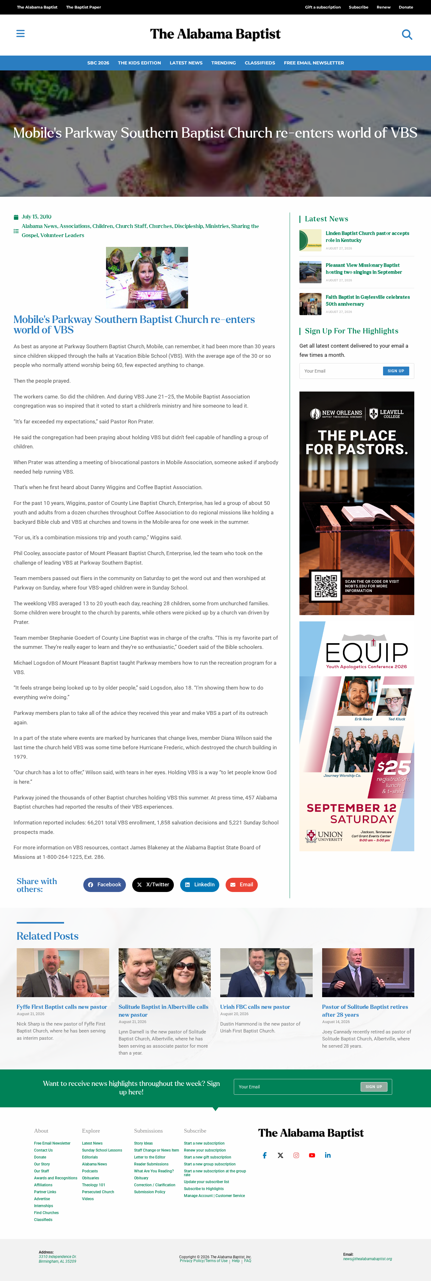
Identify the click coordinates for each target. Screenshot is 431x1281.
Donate (40, 1157)
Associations (75, 226)
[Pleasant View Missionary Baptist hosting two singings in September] (310, 272)
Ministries (217, 226)
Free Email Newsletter (314, 62)
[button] (407, 35)
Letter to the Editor (149, 1157)
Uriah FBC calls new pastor (255, 1007)
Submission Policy (149, 1192)
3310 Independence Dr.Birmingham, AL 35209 (58, 1258)
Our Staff (41, 1171)
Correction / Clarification (154, 1185)
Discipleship (188, 226)
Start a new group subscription (210, 1164)
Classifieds (260, 62)
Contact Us (43, 1150)
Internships (43, 1206)
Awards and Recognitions (55, 1178)
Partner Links (45, 1192)
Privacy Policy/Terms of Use (203, 1261)
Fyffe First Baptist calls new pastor (62, 1007)
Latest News (186, 62)
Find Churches (46, 1213)
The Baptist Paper (83, 7)
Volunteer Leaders (62, 235)
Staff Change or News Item (156, 1150)
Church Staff (130, 226)
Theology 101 (93, 1185)
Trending (223, 62)
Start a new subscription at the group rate (215, 1173)
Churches (160, 226)
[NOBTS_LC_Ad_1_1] (356, 503)
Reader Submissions (151, 1164)
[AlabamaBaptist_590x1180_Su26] (356, 736)
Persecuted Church (98, 1192)
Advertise (42, 1199)
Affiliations (43, 1185)
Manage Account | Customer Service (214, 1196)
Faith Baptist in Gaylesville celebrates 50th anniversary (368, 301)
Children (102, 226)
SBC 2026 (98, 62)
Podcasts (90, 1171)
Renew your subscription (205, 1150)
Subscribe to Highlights (204, 1189)
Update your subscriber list (206, 1182)
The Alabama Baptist (37, 7)
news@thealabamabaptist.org (367, 1259)
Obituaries (90, 1178)
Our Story (42, 1164)
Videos (88, 1199)
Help (236, 1261)
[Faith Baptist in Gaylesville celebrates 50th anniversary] (310, 304)
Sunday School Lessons (102, 1150)
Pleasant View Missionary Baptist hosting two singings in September (364, 269)
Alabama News (39, 226)
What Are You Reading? (154, 1171)
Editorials (90, 1157)
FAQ (247, 1261)
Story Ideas (143, 1143)
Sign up (396, 371)
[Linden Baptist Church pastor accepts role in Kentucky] (310, 240)
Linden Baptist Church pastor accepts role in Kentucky (367, 237)
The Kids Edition (139, 62)
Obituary (141, 1178)
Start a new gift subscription (207, 1157)
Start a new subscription (204, 1143)
